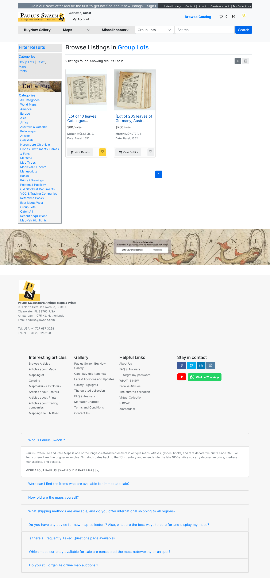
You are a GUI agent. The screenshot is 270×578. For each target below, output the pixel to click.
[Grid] (238, 61)
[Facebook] (181, 365)
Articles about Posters (44, 391)
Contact (190, 6)
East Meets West (31, 202)
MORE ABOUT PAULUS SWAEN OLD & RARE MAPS (60, 470)
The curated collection (89, 390)
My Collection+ (242, 6)
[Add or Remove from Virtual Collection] (102, 152)
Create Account (220, 6)
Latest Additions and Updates (94, 379)
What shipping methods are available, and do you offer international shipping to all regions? (101, 511)
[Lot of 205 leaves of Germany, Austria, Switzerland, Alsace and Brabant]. (134, 123)
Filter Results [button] (32, 47)
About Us (125, 363)
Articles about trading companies (43, 405)
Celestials (26, 140)
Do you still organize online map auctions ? (63, 565)
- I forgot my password (134, 375)
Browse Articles (39, 363)
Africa (24, 122)
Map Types (28, 162)
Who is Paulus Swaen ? (46, 440)
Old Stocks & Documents (37, 189)
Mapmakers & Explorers (45, 386)
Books (24, 176)
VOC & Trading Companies (38, 193)
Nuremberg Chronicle (35, 144)
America (26, 109)
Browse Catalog (198, 17)
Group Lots (26, 62)
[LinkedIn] (201, 365)
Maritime (26, 158)
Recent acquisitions (33, 216)
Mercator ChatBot (86, 401)
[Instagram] (210, 365)
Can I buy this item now (90, 373)
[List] (245, 61)
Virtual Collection (130, 397)
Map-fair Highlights (33, 220)
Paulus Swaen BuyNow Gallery (90, 365)
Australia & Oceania (33, 127)
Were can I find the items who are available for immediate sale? (79, 484)
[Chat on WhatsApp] (204, 377)
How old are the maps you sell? (53, 497)
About (202, 6)
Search (243, 30)
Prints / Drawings (32, 180)
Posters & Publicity (33, 184)
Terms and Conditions (89, 407)
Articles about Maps (42, 369)
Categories (27, 56)
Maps (22, 66)
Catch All (26, 211)
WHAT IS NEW (129, 380)
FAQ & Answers (84, 396)
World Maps (28, 104)
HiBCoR (124, 403)
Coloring (34, 380)
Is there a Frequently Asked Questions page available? (72, 538)
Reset (41, 62)
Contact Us (82, 413)
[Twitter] (191, 365)
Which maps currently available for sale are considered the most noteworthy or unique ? (99, 552)
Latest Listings (172, 6)
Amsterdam (127, 409)
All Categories (29, 100)
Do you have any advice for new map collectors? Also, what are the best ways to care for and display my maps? (118, 524)
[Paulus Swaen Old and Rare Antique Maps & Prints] (41, 17)
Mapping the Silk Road (44, 413)
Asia (23, 118)
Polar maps (28, 131)
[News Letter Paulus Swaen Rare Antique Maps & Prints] (135, 246)
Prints (23, 71)
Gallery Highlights (86, 385)
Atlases (25, 135)
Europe (25, 113)
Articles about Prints (42, 397)
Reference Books (32, 198)
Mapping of (36, 375)
